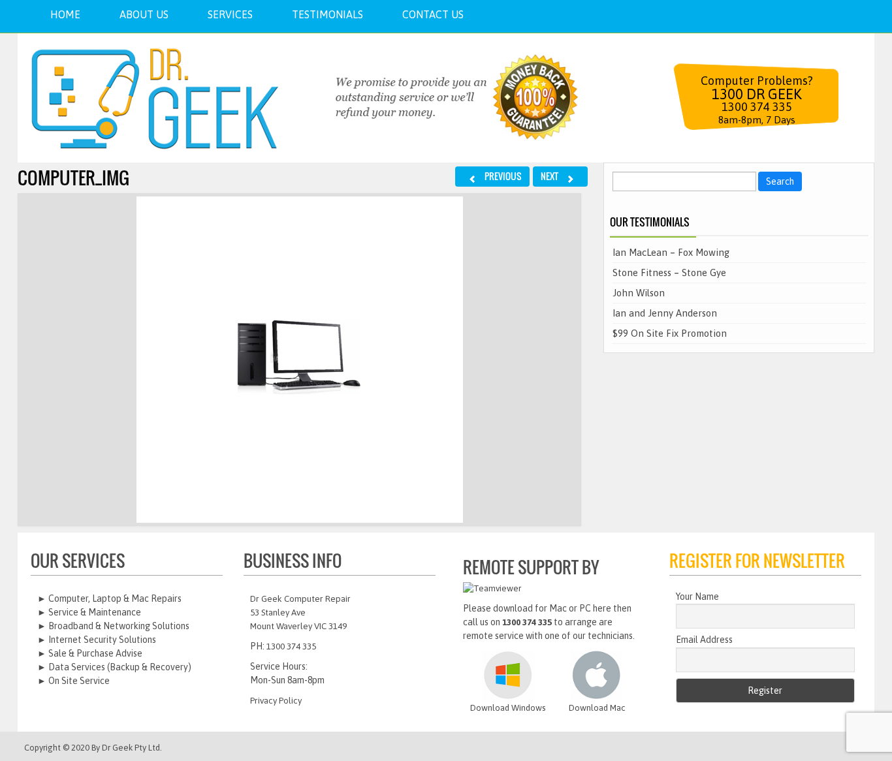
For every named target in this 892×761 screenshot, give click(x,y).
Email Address (704, 639)
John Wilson (639, 292)
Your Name (697, 596)
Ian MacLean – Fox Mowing (671, 252)
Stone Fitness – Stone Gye (669, 272)
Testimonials (327, 14)
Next (550, 176)
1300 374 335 (291, 646)
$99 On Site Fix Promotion (670, 333)
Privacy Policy (276, 701)
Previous (502, 176)
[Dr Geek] (168, 97)
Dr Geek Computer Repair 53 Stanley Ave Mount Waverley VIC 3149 (300, 612)
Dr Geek (117, 748)
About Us (143, 14)
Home (65, 14)
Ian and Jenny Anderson (665, 312)
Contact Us (433, 14)
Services (230, 14)
